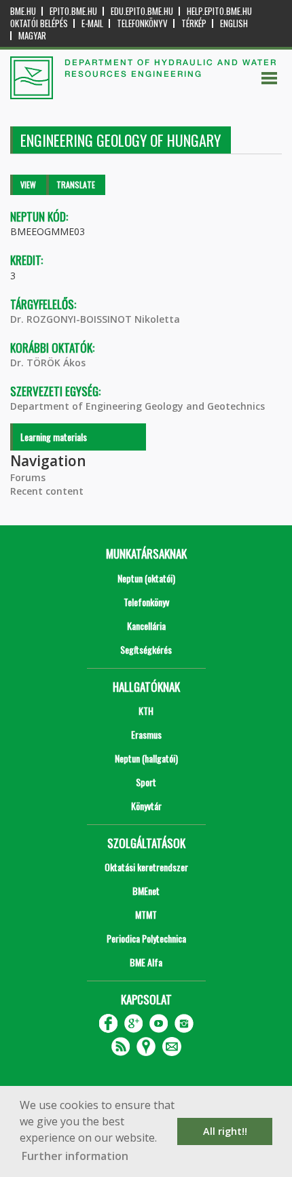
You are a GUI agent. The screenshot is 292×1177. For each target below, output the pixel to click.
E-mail (92, 23)
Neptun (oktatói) (146, 578)
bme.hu (23, 11)
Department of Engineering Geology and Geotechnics (137, 406)
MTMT (146, 914)
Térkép (193, 23)
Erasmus (146, 734)
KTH (146, 710)
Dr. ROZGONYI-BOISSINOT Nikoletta (95, 319)
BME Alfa (146, 962)
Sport (146, 782)
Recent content (47, 491)
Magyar (32, 35)
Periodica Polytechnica (146, 938)
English (234, 23)
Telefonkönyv (142, 23)
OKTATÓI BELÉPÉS (39, 23)
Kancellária (146, 625)
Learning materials (53, 436)
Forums (27, 477)
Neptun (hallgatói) (146, 758)
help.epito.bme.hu (219, 11)
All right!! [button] (225, 1131)
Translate (75, 184)
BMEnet (146, 890)
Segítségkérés (146, 649)
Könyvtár (146, 805)
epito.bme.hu (73, 11)
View (28, 184)
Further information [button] (75, 1155)
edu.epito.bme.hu (142, 11)
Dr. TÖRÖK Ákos (48, 362)
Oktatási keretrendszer (146, 867)
